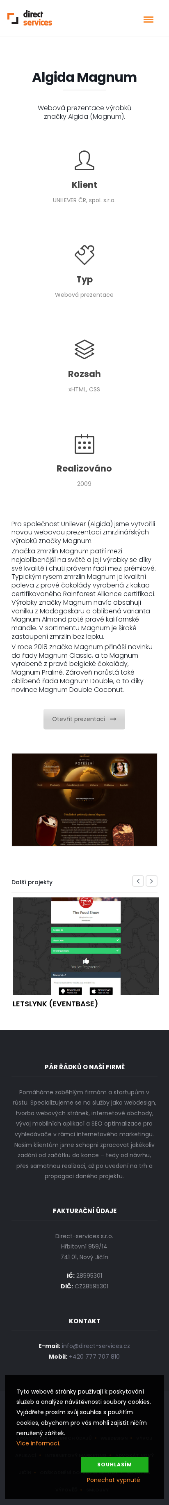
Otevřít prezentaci (78, 719)
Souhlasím (114, 1464)
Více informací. (38, 1443)
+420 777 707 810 (94, 1356)
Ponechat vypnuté (113, 1480)
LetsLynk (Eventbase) (55, 1004)
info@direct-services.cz (96, 1346)
